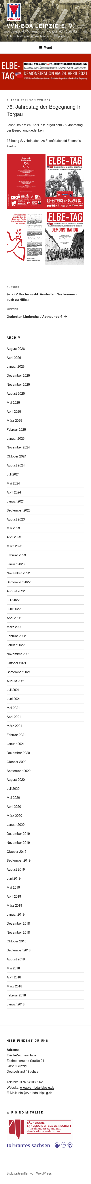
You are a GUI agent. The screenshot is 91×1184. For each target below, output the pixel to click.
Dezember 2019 (18, 833)
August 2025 (16, 393)
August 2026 (16, 348)
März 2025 (14, 420)
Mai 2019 (13, 887)
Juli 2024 (13, 474)
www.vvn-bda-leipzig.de (37, 1087)
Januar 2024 (16, 501)
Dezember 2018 (18, 923)
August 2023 (16, 519)
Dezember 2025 (18, 375)
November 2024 (18, 447)
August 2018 (16, 959)
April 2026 (14, 357)
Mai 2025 (13, 402)
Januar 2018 (16, 1004)
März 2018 (14, 986)
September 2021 (18, 671)
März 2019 (14, 905)
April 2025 (14, 411)
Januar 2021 (16, 743)
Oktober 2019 (16, 851)
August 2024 (16, 465)
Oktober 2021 (16, 662)
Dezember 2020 (18, 752)
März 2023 (14, 546)
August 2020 (16, 779)
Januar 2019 (16, 914)
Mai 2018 (13, 968)
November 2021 (18, 653)
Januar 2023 (16, 564)
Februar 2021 (16, 734)
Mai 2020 (13, 797)
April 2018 (14, 977)
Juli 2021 (13, 689)
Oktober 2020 (16, 761)
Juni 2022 (14, 608)
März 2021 (14, 725)
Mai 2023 (13, 528)
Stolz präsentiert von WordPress (29, 1173)
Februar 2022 (16, 635)
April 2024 (14, 492)
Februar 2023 (16, 555)
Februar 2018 (16, 995)
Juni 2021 (14, 698)
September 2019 (18, 860)
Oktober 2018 (16, 941)
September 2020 (18, 770)
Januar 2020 (16, 824)
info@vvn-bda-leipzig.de (35, 1092)
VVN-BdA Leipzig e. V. (40, 25)
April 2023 (14, 537)
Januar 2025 (16, 438)
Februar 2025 (16, 429)
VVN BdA (44, 100)
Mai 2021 (13, 707)
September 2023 (18, 510)
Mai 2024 (13, 483)
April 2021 (14, 716)
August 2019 (16, 869)
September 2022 (18, 582)
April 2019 (14, 896)
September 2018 (18, 950)
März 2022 (14, 626)
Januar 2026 (16, 366)
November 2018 (18, 932)
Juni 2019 (14, 878)
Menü (48, 47)
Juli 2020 (13, 788)
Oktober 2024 (16, 456)
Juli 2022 (13, 600)
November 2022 (18, 573)
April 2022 (14, 617)
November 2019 (18, 842)
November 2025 (18, 384)
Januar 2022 (16, 644)
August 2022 (16, 591)
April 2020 (14, 806)
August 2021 (16, 680)
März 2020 (14, 815)
